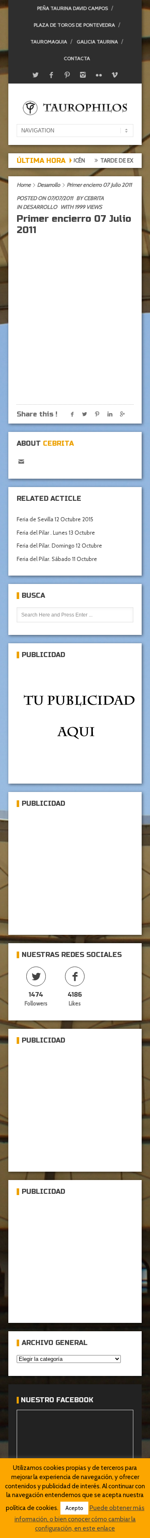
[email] (21, 461)
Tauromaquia (48, 41)
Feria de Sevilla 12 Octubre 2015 (55, 519)
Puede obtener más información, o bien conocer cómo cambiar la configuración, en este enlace (80, 1518)
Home (24, 184)
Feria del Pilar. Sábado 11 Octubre (57, 559)
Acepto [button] (74, 1508)
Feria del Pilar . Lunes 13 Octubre (56, 532)
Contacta (77, 58)
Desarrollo (48, 184)
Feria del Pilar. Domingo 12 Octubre (59, 545)
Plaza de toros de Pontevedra (74, 25)
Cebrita (94, 198)
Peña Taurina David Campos (72, 8)
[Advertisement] (79, 867)
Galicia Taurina (97, 41)
